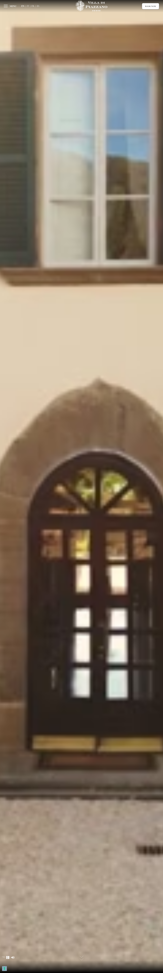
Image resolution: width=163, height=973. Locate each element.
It (28, 6)
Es (38, 6)
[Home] (91, 6)
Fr (32, 6)
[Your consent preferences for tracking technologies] (4, 968)
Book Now (150, 6)
